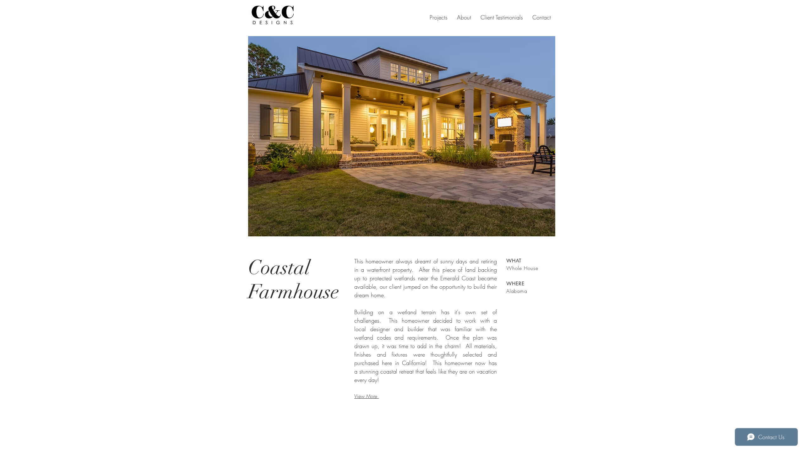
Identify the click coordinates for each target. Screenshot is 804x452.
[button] (401, 136)
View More (366, 396)
